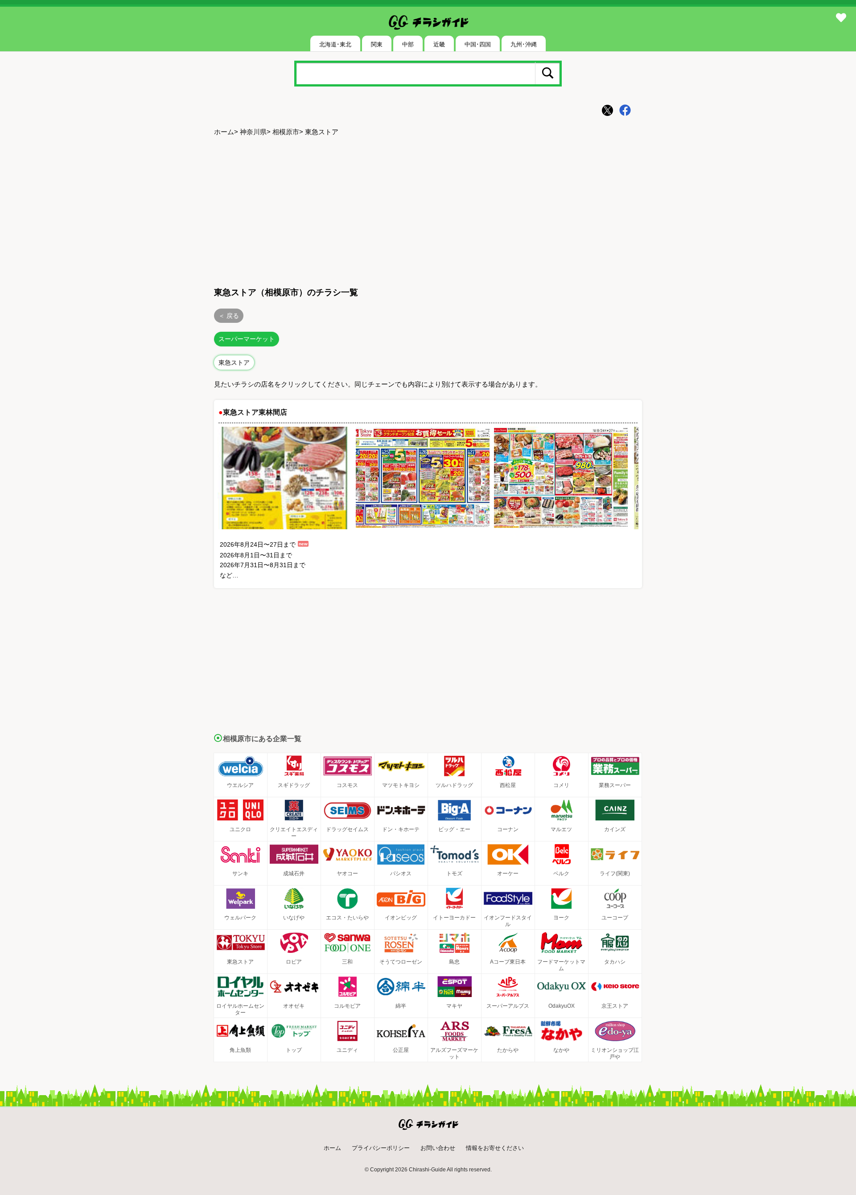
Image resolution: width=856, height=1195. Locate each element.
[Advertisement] (428, 210)
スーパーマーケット (246, 338)
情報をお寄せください (495, 1148)
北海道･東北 (335, 44)
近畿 (439, 44)
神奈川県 (253, 132)
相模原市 (285, 132)
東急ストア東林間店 (255, 412)
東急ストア (234, 362)
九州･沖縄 (523, 44)
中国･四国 (478, 44)
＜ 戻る (228, 315)
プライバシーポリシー (381, 1148)
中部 (408, 44)
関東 (377, 44)
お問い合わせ (437, 1148)
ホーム (224, 132)
